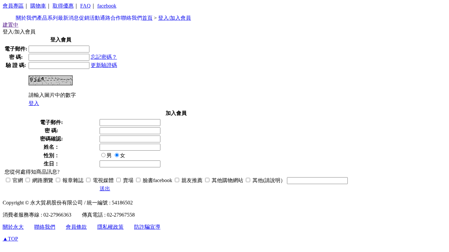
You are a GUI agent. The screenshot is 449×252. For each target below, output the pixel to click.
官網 (17, 180)
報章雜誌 (72, 180)
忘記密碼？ (104, 57)
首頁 (147, 18)
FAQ (85, 6)
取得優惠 (63, 6)
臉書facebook (156, 180)
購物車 (38, 6)
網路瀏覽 (42, 180)
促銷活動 (89, 18)
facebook (106, 6)
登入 (34, 103)
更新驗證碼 (104, 65)
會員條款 (76, 227)
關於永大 (13, 227)
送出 (105, 188)
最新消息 (68, 18)
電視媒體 (102, 180)
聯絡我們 (131, 18)
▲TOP (10, 239)
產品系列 (47, 18)
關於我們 (26, 18)
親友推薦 (191, 180)
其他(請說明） (268, 180)
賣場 (127, 180)
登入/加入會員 (174, 18)
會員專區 (13, 6)
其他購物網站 (226, 180)
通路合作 (110, 18)
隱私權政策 (110, 227)
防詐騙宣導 (147, 227)
